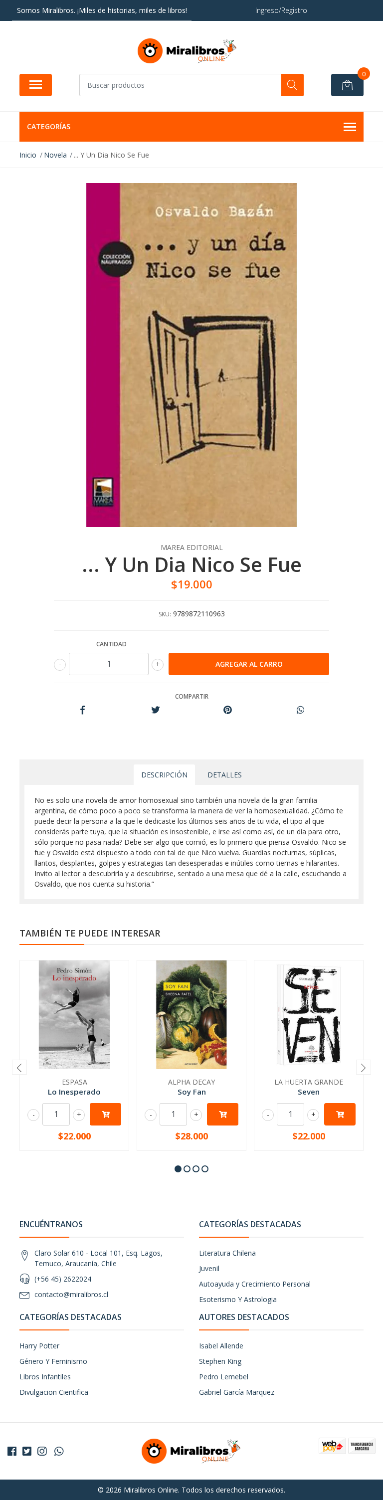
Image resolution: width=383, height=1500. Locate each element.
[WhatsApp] (58, 1451)
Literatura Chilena (227, 1253)
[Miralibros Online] (187, 51)
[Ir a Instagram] (41, 1451)
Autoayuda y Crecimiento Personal (255, 1284)
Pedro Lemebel (223, 1376)
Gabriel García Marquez (236, 1392)
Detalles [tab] (224, 774)
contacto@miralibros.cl (71, 1294)
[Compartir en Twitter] (155, 710)
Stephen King (220, 1361)
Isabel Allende (221, 1345)
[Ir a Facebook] (11, 1451)
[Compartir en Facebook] (82, 710)
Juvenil (209, 1268)
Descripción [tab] (164, 774)
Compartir (191, 696)
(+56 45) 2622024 (62, 1279)
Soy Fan (192, 1092)
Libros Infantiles (45, 1376)
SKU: (165, 614)
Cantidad (111, 644)
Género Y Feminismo (53, 1361)
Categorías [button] (48, 126)
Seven (309, 1092)
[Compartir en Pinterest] (227, 710)
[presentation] (19, 1067)
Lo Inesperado (74, 1092)
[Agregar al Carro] (105, 1114)
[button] (178, 1168)
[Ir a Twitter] (26, 1451)
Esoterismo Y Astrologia (238, 1299)
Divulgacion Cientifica (53, 1392)
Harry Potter (39, 1345)
